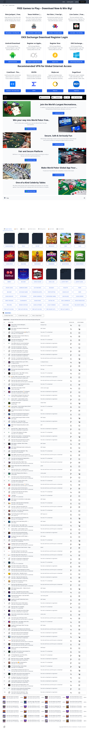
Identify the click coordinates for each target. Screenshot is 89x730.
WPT (12, 426)
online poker (14, 474)
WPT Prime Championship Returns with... (20, 424)
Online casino (9, 287)
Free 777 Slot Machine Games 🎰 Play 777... (20, 332)
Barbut (9, 281)
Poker (79, 287)
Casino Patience (80, 264)
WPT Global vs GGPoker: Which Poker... (19, 443)
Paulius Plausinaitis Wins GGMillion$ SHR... (20, 465)
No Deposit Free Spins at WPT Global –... (20, 536)
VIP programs (23, 296)
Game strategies (9, 300)
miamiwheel (52, 264)
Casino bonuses (9, 296)
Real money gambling (80, 305)
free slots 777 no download (17, 333)
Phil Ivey (13, 370)
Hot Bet (37, 246)
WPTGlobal (13, 648)
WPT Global (13, 329)
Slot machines (37, 287)
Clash (79, 246)
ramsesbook (37, 264)
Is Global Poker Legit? (16, 402)
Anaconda (23, 264)
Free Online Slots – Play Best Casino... (19, 573)
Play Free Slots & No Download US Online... (20, 384)
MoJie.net (55, 72)
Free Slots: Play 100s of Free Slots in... (19, 554)
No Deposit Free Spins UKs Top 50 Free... (20, 677)
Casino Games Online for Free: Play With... (20, 681)
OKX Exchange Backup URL (76, 43)
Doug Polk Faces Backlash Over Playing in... (20, 410)
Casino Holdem (37, 281)
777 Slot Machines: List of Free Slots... (19, 655)
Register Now (55, 43)
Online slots (65, 292)
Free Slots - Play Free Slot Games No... (19, 506)
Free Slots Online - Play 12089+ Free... (19, 525)
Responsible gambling (51, 296)
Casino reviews (79, 296)
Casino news (65, 305)
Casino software (37, 305)
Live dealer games (23, 292)
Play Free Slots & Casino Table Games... (19, 603)
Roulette (65, 287)
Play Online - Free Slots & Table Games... (20, 510)
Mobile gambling (37, 296)
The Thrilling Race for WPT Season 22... (19, 514)
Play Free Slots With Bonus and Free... (19, 584)
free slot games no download (66, 309)
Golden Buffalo (9, 246)
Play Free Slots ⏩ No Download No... (19, 662)
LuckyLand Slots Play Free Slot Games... (19, 491)
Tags (6, 5)
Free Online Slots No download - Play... (19, 450)
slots (63, 2)
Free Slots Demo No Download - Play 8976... (20, 643)
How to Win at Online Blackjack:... (18, 324)
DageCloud (76, 72)
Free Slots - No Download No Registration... (20, 358)
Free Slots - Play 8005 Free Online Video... (20, 591)
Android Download (12, 43)
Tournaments (23, 300)
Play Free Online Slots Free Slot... (18, 640)
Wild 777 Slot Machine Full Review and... (20, 517)
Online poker (37, 300)
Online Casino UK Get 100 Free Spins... (19, 488)
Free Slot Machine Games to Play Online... (20, 540)
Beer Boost (51, 246)
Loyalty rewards (51, 305)
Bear (66, 246)
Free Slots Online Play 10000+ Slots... (19, 462)
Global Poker (11, 5)
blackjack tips (14, 326)
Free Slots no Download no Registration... (20, 558)
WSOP (12, 548)
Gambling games (23, 287)
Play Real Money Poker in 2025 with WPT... (20, 595)
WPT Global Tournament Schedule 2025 (20, 328)
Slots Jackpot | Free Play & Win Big (12, 14)
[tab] (8, 229)
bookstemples (65, 264)
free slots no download (10, 309)
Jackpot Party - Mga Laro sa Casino (66, 281)
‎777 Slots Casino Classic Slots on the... (19, 480)
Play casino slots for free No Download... (20, 632)
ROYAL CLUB (51, 281)
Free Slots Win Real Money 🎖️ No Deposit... (20, 391)
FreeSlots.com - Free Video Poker (18, 421)
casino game (70, 2)
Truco (23, 246)
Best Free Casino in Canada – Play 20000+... (20, 658)
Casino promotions (80, 300)
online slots (13, 615)
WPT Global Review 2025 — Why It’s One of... (21, 588)
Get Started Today (58, 113)
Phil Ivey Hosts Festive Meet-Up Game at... (20, 369)
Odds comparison (65, 300)
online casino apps (15, 389)
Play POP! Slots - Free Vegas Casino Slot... (20, 621)
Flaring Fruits (9, 264)
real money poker (15, 597)
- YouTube (13, 495)
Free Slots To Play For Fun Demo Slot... (19, 551)
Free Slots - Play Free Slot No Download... (20, 502)
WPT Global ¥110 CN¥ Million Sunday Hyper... (21, 499)
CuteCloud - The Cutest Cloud (13, 72)
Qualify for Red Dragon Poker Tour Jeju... (20, 625)
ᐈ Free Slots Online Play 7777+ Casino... (20, 350)
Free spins (9, 305)
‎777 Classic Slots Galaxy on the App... (19, 432)
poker (76, 2)
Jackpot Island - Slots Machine (80, 281)
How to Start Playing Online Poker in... (19, 473)
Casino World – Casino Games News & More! (21, 406)
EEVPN (33, 72)
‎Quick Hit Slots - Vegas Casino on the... (19, 428)
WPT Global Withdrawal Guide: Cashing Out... (21, 447)
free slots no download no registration (38, 309)
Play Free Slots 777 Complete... (18, 606)
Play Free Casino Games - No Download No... (21, 436)
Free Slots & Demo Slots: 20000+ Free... (19, 565)
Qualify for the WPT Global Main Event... (20, 599)
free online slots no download (52, 309)
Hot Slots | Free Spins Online (55, 14)
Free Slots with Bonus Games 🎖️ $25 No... (20, 484)
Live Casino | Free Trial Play (76, 14)
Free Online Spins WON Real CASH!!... (19, 617)
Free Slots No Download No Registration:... (20, 354)
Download (82, 1)
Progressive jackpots (37, 292)
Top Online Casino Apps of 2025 (18, 387)
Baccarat (23, 281)
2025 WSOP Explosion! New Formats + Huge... (21, 547)
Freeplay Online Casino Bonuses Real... (19, 543)
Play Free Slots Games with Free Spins (19, 380)
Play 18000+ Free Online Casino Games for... (20, 454)
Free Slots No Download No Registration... (20, 413)
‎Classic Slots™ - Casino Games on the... (19, 399)
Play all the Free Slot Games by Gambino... (20, 636)
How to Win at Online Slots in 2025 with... (20, 614)
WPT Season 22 (14, 515)
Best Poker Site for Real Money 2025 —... (20, 521)
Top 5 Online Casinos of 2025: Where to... (20, 335)
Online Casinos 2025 (15, 337)
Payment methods (23, 305)
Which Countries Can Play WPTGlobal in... (20, 647)
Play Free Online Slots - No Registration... (20, 469)
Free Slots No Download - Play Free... (19, 347)
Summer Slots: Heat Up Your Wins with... (20, 365)
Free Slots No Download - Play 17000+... (19, 339)
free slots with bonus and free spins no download (24, 309)
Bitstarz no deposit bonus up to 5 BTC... (20, 361)
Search (12, 562)
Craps (79, 292)
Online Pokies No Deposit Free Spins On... (20, 395)
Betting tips (52, 300)
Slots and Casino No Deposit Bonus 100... (20, 684)
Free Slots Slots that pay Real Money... (19, 532)
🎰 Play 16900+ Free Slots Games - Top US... (20, 376)
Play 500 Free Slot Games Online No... (19, 580)
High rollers (65, 296)
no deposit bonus (15, 363)
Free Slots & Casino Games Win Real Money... (21, 476)
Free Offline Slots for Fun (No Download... (20, 343)
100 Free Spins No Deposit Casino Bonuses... (21, 629)
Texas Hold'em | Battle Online (34, 14)
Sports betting (51, 292)
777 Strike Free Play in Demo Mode (18, 666)
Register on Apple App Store (34, 43)
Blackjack (51, 287)
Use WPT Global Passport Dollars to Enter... (20, 417)
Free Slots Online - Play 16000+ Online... (20, 373)
